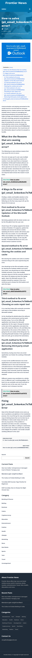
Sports (3, 551)
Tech (6, 29)
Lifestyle (4, 535)
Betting (4, 503)
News (3, 543)
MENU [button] (4, 9)
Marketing (5, 539)
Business (4, 507)
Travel (3, 559)
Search (4, 454)
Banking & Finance (7, 499)
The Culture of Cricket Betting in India (13, 478)
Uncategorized (6, 563)
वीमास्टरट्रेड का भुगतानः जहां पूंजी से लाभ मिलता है (12, 474)
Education (5, 519)
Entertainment (6, 523)
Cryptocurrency (6, 515)
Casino (4, 511)
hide (11, 67)
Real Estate (5, 547)
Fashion (4, 527)
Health (4, 531)
